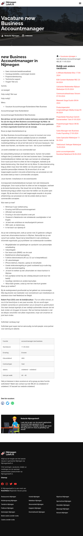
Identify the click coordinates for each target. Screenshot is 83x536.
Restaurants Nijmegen (8, 497)
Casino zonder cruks (8, 520)
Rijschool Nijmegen (62, 497)
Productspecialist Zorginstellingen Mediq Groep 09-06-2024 (69, 110)
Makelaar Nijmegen (35, 500)
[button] (80, 3)
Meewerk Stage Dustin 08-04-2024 (67, 101)
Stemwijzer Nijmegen (8, 512)
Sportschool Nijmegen (63, 501)
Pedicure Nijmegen (7, 508)
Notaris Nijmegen (62, 513)
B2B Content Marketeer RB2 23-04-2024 (68, 81)
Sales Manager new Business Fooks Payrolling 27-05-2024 (67, 132)
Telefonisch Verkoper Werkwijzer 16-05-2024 (68, 146)
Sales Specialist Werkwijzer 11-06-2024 (68, 139)
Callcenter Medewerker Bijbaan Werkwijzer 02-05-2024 (68, 88)
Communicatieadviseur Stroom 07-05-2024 (68, 95)
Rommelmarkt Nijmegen (37, 512)
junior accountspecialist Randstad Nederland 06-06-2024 (68, 152)
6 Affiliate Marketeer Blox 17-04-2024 (68, 74)
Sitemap (4, 477)
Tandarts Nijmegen (7, 504)
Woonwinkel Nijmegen (36, 504)
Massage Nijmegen (62, 509)
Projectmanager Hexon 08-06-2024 (67, 125)
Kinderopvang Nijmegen (9, 500)
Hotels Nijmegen (34, 497)
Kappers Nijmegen (35, 508)
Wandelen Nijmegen (63, 505)
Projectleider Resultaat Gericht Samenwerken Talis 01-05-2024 (68, 118)
